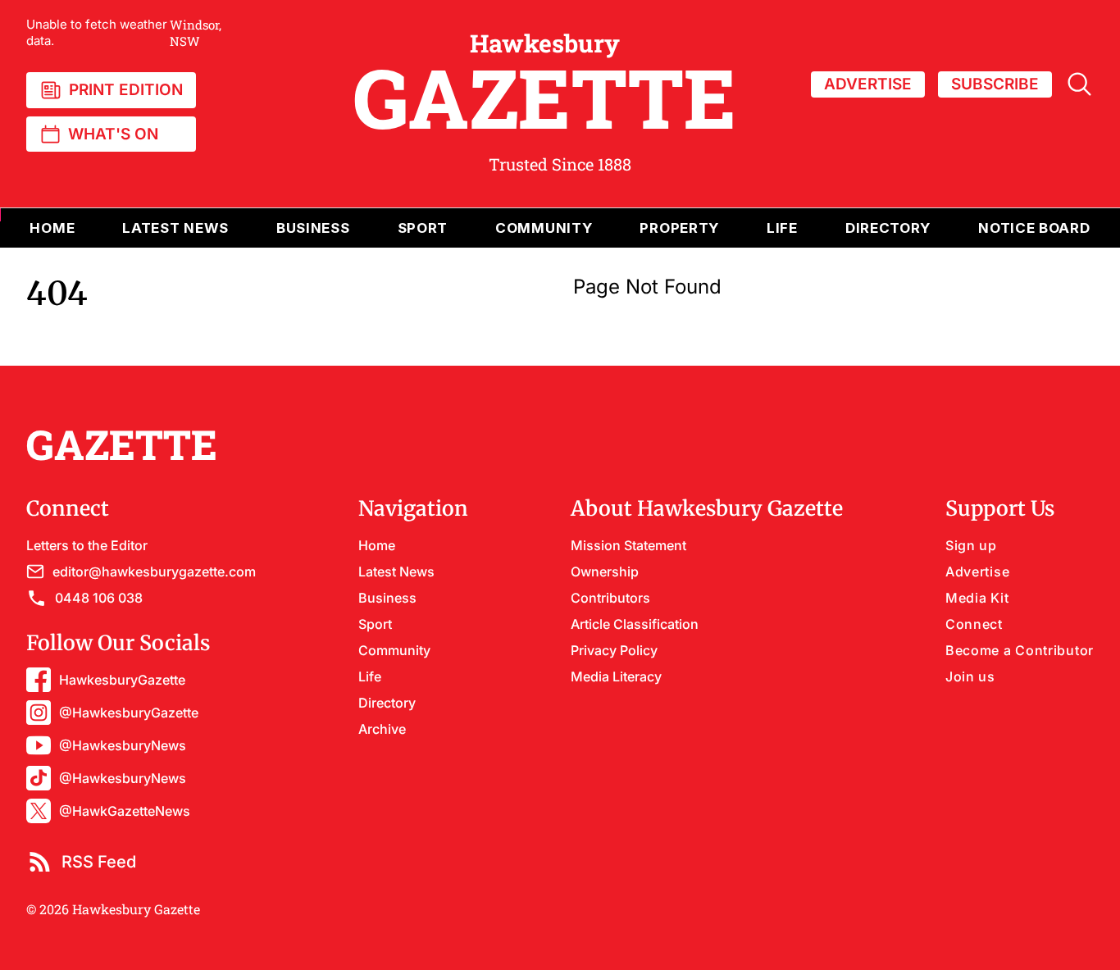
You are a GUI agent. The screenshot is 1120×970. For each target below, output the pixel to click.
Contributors (610, 598)
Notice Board (1034, 228)
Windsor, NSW (123, 32)
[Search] (1079, 84)
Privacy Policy (614, 650)
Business (387, 598)
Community (394, 650)
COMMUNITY (543, 228)
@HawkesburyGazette (128, 712)
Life (369, 676)
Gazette (544, 84)
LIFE (782, 228)
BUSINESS (313, 228)
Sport (375, 624)
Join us (970, 676)
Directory (888, 228)
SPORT (423, 228)
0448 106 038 (99, 598)
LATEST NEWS (175, 228)
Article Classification (635, 624)
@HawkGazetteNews (124, 811)
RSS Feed (98, 862)
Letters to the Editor (87, 545)
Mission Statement (628, 545)
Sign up (971, 545)
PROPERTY (679, 228)
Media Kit (976, 598)
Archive (382, 729)
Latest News (396, 571)
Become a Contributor (1019, 650)
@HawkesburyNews (122, 745)
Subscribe (995, 84)
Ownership (605, 571)
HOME (52, 228)
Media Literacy (616, 676)
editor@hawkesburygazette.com (154, 571)
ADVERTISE (868, 84)
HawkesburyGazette (122, 680)
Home (376, 545)
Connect (974, 624)
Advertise (977, 571)
